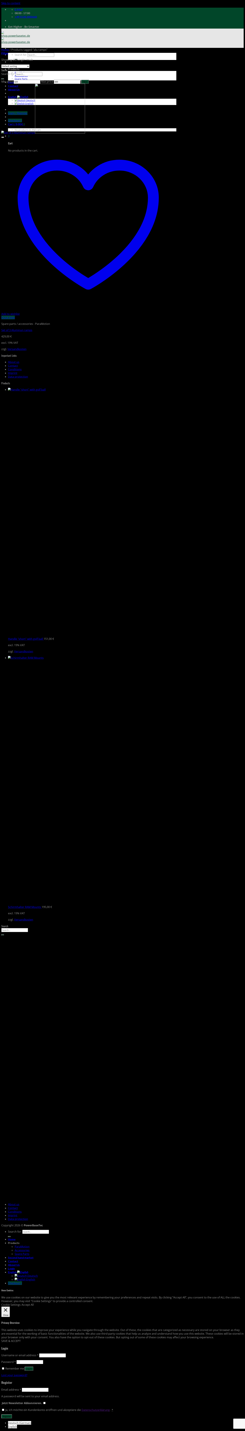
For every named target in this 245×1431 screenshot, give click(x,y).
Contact (13, 366)
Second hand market (21, 1257)
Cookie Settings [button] (11, 1305)
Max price (47, 81)
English (12, 1272)
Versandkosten (17, 349)
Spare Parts (21, 78)
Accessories (22, 1250)
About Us (14, 1264)
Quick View (8, 317)
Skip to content (10, 3)
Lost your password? (14, 1375)
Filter (85, 81)
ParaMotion (22, 1246)
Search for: (21, 54)
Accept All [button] (28, 1305)
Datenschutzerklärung (96, 1410)
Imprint (12, 373)
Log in (29, 1368)
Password (8, 1362)
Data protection (18, 376)
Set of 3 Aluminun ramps (16, 330)
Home (5, 50)
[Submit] (2, 78)
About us (13, 362)
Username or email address (19, 1355)
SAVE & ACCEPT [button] (11, 1341)
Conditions (15, 369)
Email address (11, 1389)
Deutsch (32, 1276)
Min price (7, 81)
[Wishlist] (2, 137)
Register (7, 1416)
